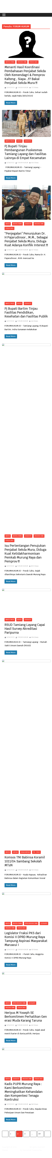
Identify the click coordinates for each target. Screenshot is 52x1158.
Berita (19, 141)
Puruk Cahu (33, 62)
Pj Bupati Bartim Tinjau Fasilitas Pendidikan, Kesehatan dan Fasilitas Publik (26, 312)
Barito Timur (10, 141)
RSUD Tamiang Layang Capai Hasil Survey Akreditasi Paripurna (25, 629)
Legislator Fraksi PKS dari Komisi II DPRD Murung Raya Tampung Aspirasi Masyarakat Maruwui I (26, 939)
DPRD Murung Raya (31, 923)
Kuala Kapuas (25, 852)
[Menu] (4, 15)
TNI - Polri (36, 852)
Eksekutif (28, 141)
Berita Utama (10, 62)
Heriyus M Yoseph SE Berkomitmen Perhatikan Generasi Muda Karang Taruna (26, 1016)
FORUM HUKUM (23, 88)
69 (39, 1134)
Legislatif (44, 923)
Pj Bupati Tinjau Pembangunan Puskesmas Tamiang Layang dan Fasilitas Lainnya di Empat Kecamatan (25, 152)
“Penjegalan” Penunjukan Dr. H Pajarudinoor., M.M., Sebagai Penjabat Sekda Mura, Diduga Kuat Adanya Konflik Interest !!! (26, 239)
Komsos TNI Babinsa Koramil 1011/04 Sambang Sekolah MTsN (25, 861)
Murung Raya (22, 62)
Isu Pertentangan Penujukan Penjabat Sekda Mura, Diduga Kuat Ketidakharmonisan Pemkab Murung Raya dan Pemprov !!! (25, 553)
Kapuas (15, 852)
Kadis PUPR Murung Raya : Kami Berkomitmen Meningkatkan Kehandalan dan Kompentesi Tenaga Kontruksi (24, 1092)
